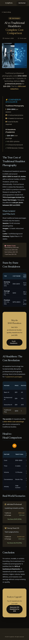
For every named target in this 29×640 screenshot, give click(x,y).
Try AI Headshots (13, 342)
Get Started (21, 3)
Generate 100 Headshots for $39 (14, 609)
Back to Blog (7, 12)
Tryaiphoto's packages (13, 377)
